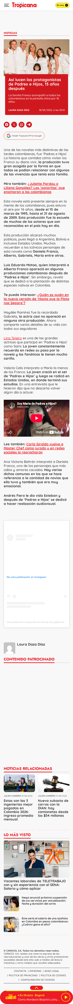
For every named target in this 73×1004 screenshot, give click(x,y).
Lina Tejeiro (13, 338)
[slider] (36, 990)
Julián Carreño (12, 796)
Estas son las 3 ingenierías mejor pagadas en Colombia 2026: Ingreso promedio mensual (18, 809)
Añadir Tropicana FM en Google (27, 135)
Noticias (10, 33)
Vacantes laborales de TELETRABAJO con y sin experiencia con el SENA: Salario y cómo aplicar (35, 885)
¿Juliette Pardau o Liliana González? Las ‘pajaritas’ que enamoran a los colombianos (34, 187)
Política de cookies (53, 975)
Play (65, 997)
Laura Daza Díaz (18, 110)
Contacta (20, 971)
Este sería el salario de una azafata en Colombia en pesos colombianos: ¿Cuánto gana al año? (45, 921)
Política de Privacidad (23, 975)
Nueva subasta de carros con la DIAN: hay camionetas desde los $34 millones (53, 808)
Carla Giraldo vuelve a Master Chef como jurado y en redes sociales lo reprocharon (34, 448)
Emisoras (35, 971)
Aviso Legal (51, 971)
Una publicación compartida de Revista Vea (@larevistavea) (39, 622)
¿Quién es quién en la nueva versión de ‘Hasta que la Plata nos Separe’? (36, 299)
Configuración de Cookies (38, 979)
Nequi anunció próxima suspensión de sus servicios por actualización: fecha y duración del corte (44, 900)
